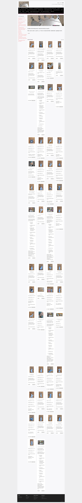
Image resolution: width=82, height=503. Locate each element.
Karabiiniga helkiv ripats (23, 12)
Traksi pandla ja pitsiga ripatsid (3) (22, 39)
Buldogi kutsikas (41, 144)
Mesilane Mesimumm (59, 168)
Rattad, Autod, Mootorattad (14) (22, 26)
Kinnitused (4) (20, 36)
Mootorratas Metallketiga (31, 48)
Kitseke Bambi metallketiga (50, 423)
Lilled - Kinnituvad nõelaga (45, 11)
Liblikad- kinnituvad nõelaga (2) (22, 34)
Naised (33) (19, 31)
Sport (62, 9)
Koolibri (50, 271)
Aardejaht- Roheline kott (41, 446)
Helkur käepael (32, 168)
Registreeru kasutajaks (61, 4)
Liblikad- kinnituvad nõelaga (34, 11)
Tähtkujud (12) (20, 33)
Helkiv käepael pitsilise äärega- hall (59, 319)
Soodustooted (27, 496)
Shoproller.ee (62, 501)
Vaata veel (62, 39)
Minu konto (35, 496)
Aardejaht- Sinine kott (41, 91)
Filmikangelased (40, 9)
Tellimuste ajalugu (36, 497)
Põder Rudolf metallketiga (50, 168)
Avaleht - (39, 30)
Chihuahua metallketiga (59, 191)
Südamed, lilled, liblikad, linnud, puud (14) (21, 22)
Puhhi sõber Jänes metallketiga (59, 272)
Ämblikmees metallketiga (59, 399)
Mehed (23, 11)
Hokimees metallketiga (59, 48)
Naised (20, 11)
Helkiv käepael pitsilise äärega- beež (41, 319)
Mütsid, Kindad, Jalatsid (48, 9)
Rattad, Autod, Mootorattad (32, 9)
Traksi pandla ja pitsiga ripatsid (33, 12)
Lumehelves (32, 144)
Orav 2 (32, 422)
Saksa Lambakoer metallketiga (41, 70)
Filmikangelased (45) (21, 27)
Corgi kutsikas (41, 168)
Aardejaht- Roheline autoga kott (50, 214)
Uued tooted (27, 497)
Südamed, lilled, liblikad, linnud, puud (50, 8)
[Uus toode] (32, 47)
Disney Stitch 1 (59, 144)
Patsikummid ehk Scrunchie (38, 8)
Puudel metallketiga (31, 70)
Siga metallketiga (41, 271)
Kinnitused (52, 11)
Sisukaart (27, 498)
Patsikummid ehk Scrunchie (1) (22, 20)
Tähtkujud (27, 11)
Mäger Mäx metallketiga (50, 91)
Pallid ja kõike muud (56, 9)
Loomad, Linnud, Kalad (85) (22, 24)
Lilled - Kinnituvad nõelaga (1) (22, 35)
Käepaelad (31, 8)
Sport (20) (19, 30)
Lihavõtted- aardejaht (24, 8)
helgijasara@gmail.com (44, 498)
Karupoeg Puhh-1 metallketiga (31, 374)
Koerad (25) (19, 23)
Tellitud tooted (35, 498)
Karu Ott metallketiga (50, 48)
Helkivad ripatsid (20, 497)
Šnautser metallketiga (32, 319)
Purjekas (41, 191)
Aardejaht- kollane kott (50, 319)
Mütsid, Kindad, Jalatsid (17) (22, 28)
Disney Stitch (59, 91)
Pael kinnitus (59, 70)
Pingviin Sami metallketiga (32, 272)
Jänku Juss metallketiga (41, 422)
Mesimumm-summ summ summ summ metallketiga (41, 49)
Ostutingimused (20, 496)
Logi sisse (56, 4)
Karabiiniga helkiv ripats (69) (22, 37)
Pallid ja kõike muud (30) (21, 29)
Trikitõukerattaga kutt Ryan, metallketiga (32, 192)
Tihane (50, 191)
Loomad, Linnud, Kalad (22, 9)
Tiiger (50, 399)
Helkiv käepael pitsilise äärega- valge (50, 70)
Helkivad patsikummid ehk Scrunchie (32, 92)
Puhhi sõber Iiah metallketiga (59, 423)
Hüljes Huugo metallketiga (50, 145)
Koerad (58, 8)
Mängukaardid (32, 446)
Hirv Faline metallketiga (41, 399)
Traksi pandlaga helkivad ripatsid (45, 12)
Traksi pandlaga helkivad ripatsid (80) (21, 41)
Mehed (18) (19, 32)
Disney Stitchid (32, 399)
